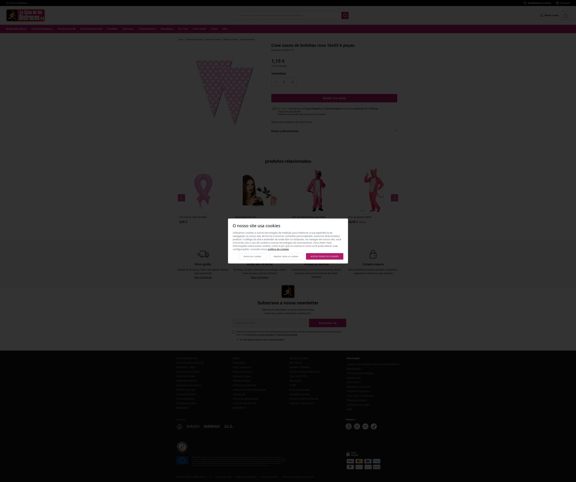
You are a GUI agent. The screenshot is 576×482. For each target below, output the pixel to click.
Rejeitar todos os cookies (286, 256)
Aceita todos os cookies (325, 256)
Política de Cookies (278, 249)
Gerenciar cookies (252, 256)
